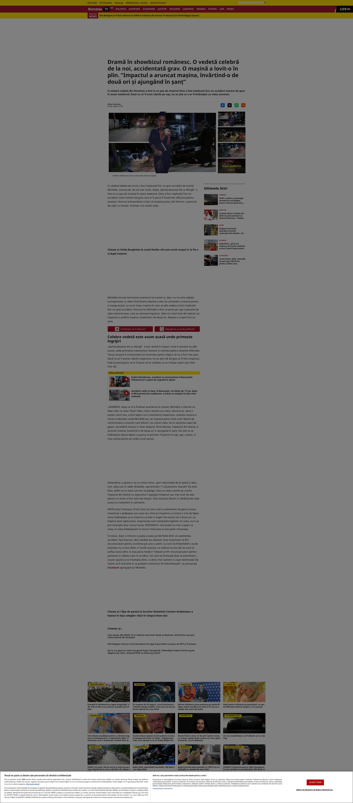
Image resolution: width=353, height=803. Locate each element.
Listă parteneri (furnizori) (163, 788)
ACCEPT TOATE (315, 782)
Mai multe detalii (32, 784)
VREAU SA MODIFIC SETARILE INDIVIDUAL (314, 790)
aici (139, 792)
